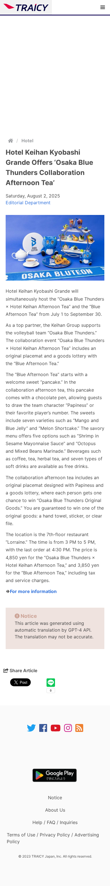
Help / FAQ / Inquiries (55, 822)
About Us (55, 810)
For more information (33, 591)
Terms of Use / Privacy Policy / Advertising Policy (53, 838)
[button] (102, 7)
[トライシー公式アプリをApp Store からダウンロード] (58, 750)
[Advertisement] (55, 73)
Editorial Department (28, 202)
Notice (55, 797)
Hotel (27, 140)
